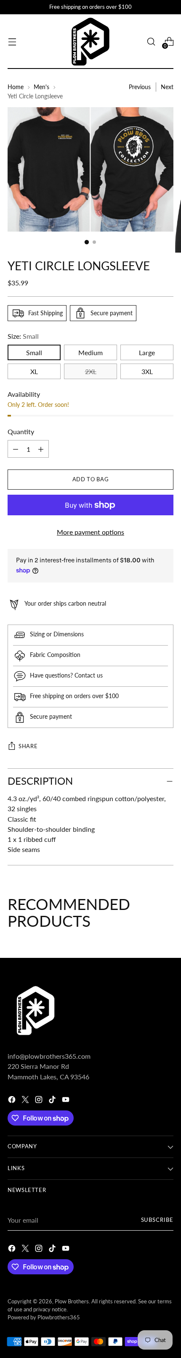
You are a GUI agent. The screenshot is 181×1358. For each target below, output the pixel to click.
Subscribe (157, 1220)
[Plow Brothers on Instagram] (40, 1100)
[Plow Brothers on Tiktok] (53, 1100)
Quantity (21, 431)
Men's (41, 86)
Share (28, 746)
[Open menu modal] (12, 41)
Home (16, 86)
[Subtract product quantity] (40, 448)
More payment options (90, 532)
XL (34, 371)
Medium (90, 352)
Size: (23, 336)
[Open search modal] (151, 41)
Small (34, 352)
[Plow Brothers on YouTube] (66, 1100)
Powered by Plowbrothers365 (44, 1317)
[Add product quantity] (15, 448)
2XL (90, 371)
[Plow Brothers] (90, 42)
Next (167, 86)
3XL (147, 371)
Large (147, 352)
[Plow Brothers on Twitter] (26, 1100)
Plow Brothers (72, 1301)
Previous (140, 86)
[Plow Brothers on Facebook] (13, 1100)
